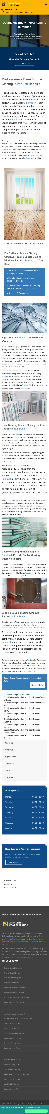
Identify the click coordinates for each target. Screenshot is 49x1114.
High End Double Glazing (13, 1043)
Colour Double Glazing (12, 1079)
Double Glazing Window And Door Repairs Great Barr (24, 704)
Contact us (10, 777)
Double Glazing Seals (12, 1059)
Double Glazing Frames (12, 1048)
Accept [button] (36, 1110)
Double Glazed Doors (12, 973)
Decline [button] (13, 1110)
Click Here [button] (37, 1107)
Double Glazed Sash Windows (15, 987)
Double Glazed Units (11, 982)
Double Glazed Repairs (12, 978)
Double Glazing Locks (12, 1064)
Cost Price (9, 763)
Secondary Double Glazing (14, 992)
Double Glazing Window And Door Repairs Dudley (22, 715)
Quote (7, 770)
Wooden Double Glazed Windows (16, 997)
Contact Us (36, 685)
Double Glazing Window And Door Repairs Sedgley (22, 736)
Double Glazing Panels (12, 1038)
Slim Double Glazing (11, 1084)
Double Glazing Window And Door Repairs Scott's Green (22, 731)
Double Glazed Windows (13, 968)
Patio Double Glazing (11, 1028)
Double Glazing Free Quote (14, 1002)
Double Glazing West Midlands (17, 694)
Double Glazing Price (11, 1089)
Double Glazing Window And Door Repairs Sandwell (22, 726)
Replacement (11, 756)
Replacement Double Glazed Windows (18, 1018)
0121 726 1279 (11, 10)
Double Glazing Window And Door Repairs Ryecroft (22, 720)
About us (9, 742)
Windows (9, 749)
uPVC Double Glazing (12, 1069)
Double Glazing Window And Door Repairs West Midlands (24, 698)
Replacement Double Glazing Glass (17, 1074)
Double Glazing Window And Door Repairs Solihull (22, 709)
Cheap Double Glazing (12, 1023)
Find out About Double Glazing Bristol (24, 244)
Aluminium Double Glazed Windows (17, 1014)
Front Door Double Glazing (14, 1033)
